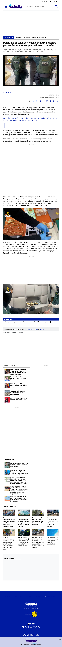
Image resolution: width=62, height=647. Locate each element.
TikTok (36, 329)
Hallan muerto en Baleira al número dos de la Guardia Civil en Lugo (19, 464)
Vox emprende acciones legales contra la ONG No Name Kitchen (18, 392)
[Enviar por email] (33, 101)
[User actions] (57, 1)
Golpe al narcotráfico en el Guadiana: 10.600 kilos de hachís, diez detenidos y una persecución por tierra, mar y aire (8, 543)
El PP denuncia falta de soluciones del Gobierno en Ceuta (31, 37)
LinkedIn (41, 329)
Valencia (46, 322)
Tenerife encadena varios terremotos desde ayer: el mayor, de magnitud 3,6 (52, 540)
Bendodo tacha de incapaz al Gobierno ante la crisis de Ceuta (19, 378)
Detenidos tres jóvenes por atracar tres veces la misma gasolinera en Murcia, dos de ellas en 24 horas (9, 522)
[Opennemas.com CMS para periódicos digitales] (31, 636)
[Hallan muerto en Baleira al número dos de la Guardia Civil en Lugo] (7, 465)
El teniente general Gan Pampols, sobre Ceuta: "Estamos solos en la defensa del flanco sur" (19, 472)
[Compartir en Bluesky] (47, 101)
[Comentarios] (30, 101)
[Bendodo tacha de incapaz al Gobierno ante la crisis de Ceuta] (7, 378)
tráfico (55, 322)
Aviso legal (37, 597)
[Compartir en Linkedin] (53, 101)
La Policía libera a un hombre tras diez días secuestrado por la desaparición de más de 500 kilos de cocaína (38, 542)
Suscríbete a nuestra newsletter (13, 333)
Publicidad (29, 597)
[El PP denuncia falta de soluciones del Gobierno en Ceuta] (7, 386)
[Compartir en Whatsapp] (57, 101)
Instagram (30, 329)
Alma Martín (7, 92)
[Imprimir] (37, 101)
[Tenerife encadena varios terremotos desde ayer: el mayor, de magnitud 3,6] (53, 532)
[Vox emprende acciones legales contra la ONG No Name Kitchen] (7, 393)
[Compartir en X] (43, 101)
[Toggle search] (56, 6)
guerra (16, 322)
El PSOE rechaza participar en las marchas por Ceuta (18, 399)
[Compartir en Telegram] (50, 101)
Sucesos (7, 322)
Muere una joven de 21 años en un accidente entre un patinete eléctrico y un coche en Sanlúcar (53, 522)
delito (25, 322)
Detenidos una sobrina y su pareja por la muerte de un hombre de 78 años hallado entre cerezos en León (23, 541)
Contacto (8, 597)
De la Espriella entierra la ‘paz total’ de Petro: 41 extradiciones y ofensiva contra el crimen (18, 372)
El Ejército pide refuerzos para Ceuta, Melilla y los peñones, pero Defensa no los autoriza (18, 499)
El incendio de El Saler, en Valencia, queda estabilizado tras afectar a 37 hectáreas (38, 521)
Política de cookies (18, 597)
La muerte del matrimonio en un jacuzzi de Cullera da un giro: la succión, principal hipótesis (23, 522)
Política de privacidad (49, 597)
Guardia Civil (35, 322)
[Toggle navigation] (5, 6)
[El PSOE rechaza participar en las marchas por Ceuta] (7, 400)
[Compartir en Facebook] (40, 101)
